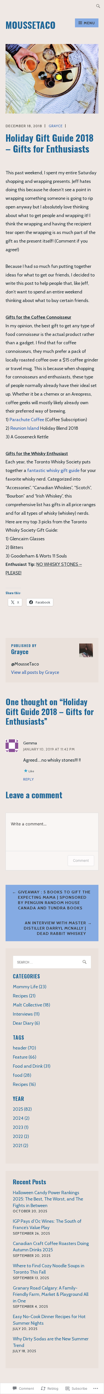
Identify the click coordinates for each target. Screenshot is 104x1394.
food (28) (22, 1075)
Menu (89, 23)
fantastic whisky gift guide (53, 470)
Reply (28, 779)
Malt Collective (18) (31, 1005)
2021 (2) (20, 1145)
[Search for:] (98, 6)
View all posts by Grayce (35, 672)
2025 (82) (22, 1109)
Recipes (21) (24, 996)
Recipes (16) (24, 1084)
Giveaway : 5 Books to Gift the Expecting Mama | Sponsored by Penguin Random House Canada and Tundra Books (54, 900)
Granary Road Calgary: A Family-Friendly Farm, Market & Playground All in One (50, 1294)
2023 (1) (21, 1127)
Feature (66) (24, 1057)
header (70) (24, 1048)
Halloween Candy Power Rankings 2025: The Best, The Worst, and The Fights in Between (48, 1199)
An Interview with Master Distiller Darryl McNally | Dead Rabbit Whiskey (55, 928)
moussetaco (31, 24)
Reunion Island (24, 428)
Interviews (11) (26, 1014)
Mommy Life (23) (29, 987)
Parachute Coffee (27, 419)
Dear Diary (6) (26, 1023)
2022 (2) (21, 1136)
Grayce (56, 126)
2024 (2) (21, 1118)
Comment (81, 860)
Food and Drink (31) (31, 1066)
